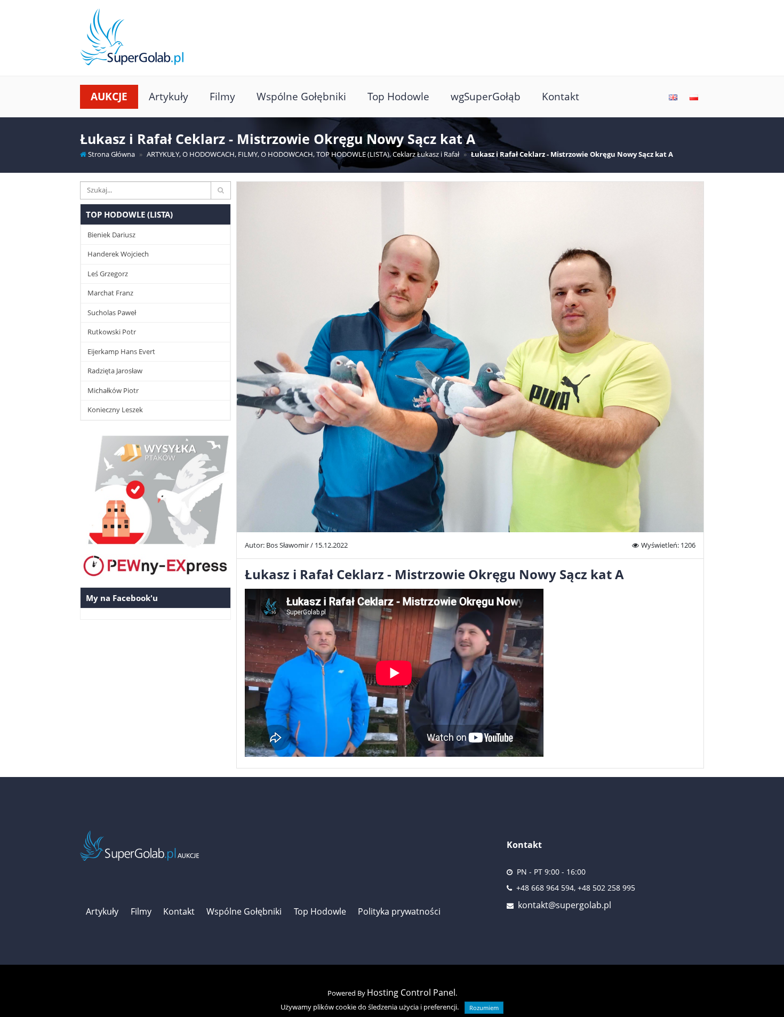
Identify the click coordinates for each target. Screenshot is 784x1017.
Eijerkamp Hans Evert (121, 351)
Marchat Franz (110, 293)
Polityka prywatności (399, 911)
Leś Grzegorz (107, 273)
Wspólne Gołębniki (301, 96)
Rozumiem (484, 1008)
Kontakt (560, 96)
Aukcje (109, 96)
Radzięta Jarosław (114, 370)
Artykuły (168, 96)
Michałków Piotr (113, 390)
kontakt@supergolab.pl (564, 905)
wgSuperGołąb (486, 96)
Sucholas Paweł (111, 312)
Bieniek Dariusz (111, 234)
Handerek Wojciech (118, 254)
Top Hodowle (398, 96)
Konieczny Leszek (115, 409)
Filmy (222, 96)
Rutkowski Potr (111, 332)
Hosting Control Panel (411, 992)
